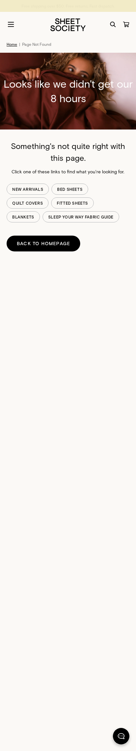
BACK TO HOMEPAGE (43, 243)
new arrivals (27, 189)
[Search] (113, 24)
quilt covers (27, 203)
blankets (23, 217)
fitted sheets (72, 203)
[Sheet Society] (68, 24)
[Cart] (126, 24)
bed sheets (70, 189)
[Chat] (121, 737)
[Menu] (11, 24)
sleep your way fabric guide (81, 217)
